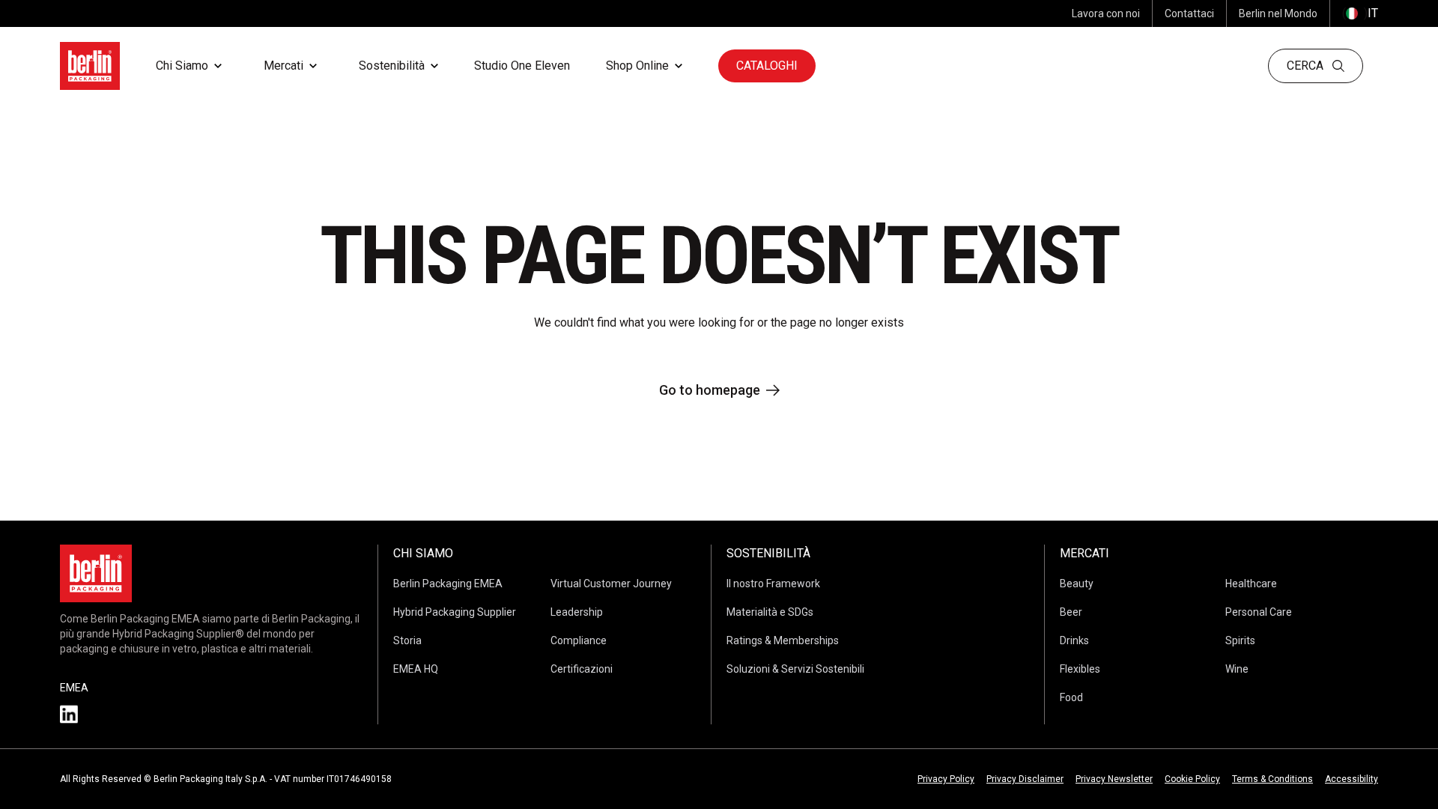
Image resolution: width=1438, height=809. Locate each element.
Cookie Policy (1192, 779)
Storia (407, 640)
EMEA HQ (415, 669)
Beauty (1076, 584)
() (1360, 13)
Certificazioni (581, 669)
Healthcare (1251, 584)
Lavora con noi (1106, 13)
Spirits (1240, 640)
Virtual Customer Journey (611, 584)
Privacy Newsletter (1114, 779)
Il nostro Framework (773, 584)
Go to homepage (709, 390)
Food (1071, 697)
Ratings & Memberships (782, 640)
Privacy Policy (945, 779)
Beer (1071, 612)
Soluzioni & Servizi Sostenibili (795, 669)
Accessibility (1351, 779)
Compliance (578, 640)
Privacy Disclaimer (1025, 779)
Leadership (576, 612)
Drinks (1074, 640)
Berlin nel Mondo (1278, 13)
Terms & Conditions (1272, 779)
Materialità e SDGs (769, 612)
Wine (1237, 669)
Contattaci (1189, 13)
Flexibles (1080, 669)
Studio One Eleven (522, 65)
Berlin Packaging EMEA (448, 584)
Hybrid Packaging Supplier (454, 612)
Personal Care (1258, 612)
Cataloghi (767, 65)
